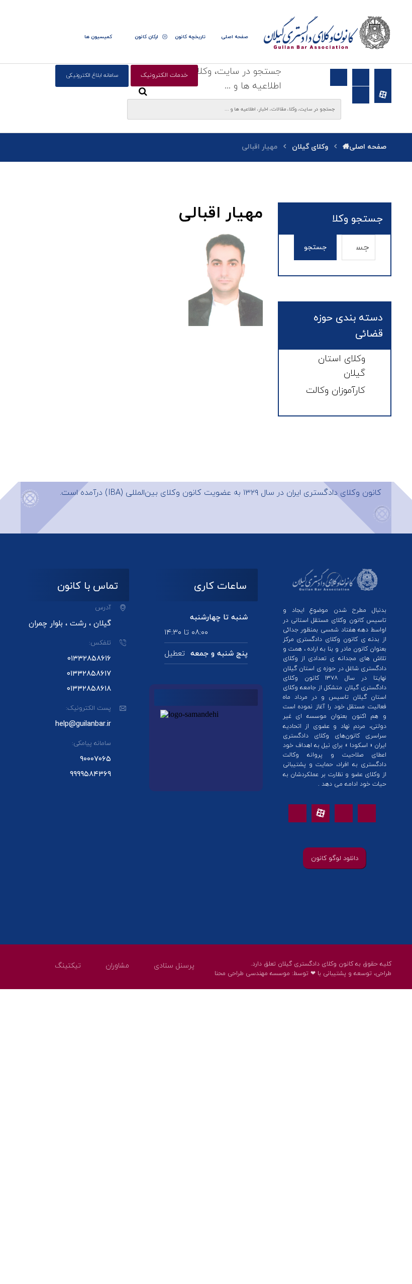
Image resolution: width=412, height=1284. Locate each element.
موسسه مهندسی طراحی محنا (252, 974)
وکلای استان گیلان (341, 366)
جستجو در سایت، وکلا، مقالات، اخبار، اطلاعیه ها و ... (210, 78)
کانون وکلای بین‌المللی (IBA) (153, 492)
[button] (68, 37)
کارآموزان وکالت (335, 390)
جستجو (315, 247)
